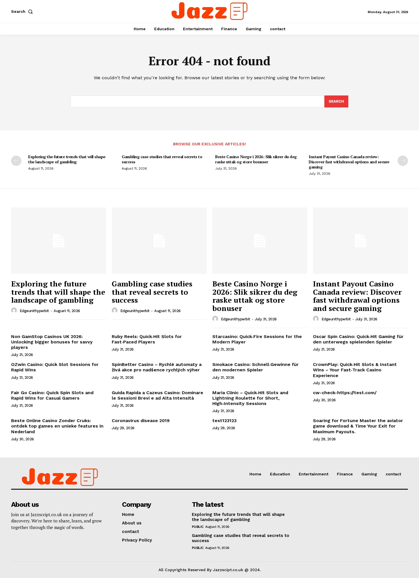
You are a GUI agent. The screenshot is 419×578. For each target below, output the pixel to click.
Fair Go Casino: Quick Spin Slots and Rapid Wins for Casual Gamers (52, 395)
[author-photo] (15, 311)
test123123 (224, 420)
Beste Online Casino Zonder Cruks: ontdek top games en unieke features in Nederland (57, 426)
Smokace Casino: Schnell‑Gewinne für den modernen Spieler (255, 367)
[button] (23, 11)
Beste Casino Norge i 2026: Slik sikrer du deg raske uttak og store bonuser (256, 159)
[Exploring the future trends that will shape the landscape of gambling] (58, 240)
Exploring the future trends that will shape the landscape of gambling (66, 159)
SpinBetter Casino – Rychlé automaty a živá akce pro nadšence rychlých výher (157, 367)
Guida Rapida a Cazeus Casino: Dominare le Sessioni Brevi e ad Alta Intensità (157, 395)
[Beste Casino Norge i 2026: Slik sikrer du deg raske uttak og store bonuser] (259, 240)
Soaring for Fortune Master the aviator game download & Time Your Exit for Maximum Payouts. (358, 426)
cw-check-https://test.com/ (345, 392)
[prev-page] (16, 161)
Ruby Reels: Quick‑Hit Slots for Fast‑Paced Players (147, 339)
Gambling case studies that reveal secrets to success (162, 159)
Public (198, 527)
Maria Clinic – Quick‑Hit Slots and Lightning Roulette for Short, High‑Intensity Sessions (250, 398)
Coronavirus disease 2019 (141, 420)
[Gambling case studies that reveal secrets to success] (159, 240)
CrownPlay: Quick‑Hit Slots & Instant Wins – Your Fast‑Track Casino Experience (355, 370)
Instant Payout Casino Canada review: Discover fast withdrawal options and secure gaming (349, 162)
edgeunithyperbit (34, 311)
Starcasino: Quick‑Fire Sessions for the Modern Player (257, 339)
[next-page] (403, 161)
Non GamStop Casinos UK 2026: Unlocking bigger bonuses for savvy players (52, 342)
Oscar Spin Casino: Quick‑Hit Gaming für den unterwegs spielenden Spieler (358, 339)
